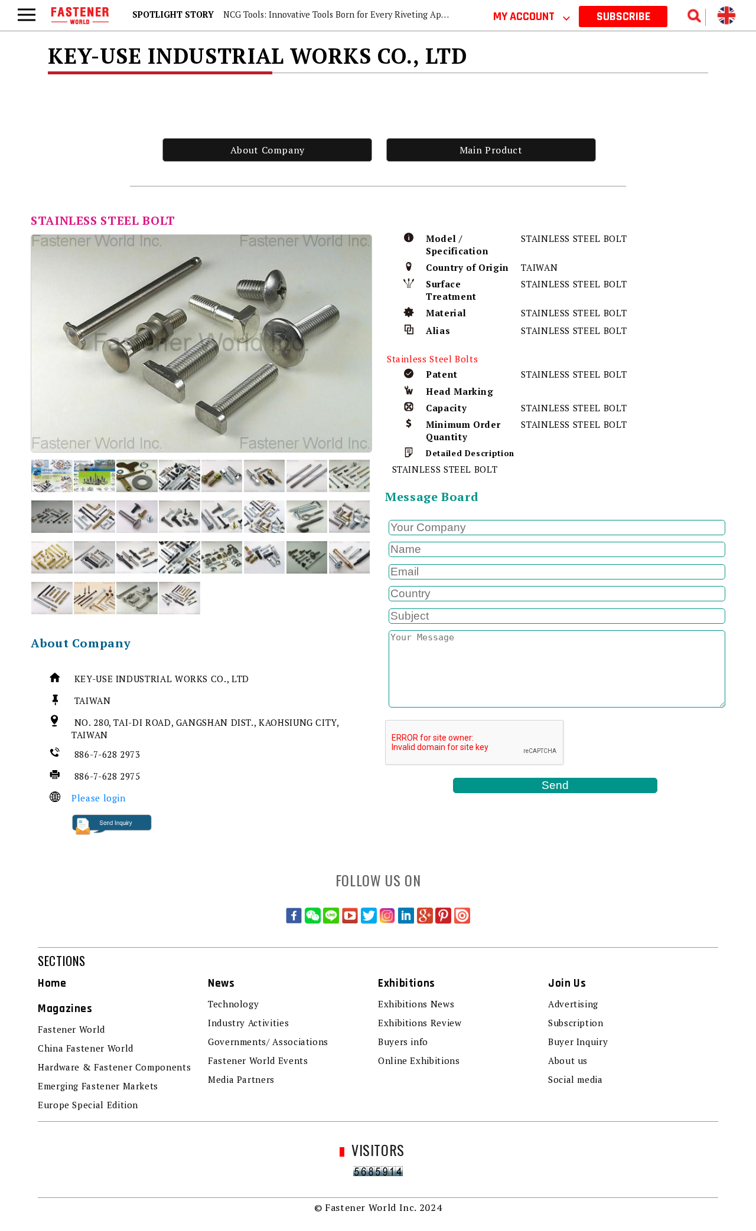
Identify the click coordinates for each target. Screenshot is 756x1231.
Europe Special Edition (88, 1105)
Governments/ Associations (268, 1041)
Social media (575, 1079)
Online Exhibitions (419, 1060)
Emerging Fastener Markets (98, 1086)
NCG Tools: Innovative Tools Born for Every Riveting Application (349, 14)
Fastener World (71, 1029)
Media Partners (241, 1079)
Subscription (576, 1023)
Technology (233, 1004)
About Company (267, 149)
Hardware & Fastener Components (114, 1067)
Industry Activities (248, 1023)
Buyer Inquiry (578, 1041)
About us (568, 1060)
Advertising (573, 1004)
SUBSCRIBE (623, 16)
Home (52, 983)
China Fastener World (85, 1048)
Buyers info (403, 1041)
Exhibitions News (416, 1004)
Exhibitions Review (420, 1023)
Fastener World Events (258, 1060)
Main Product (491, 149)
